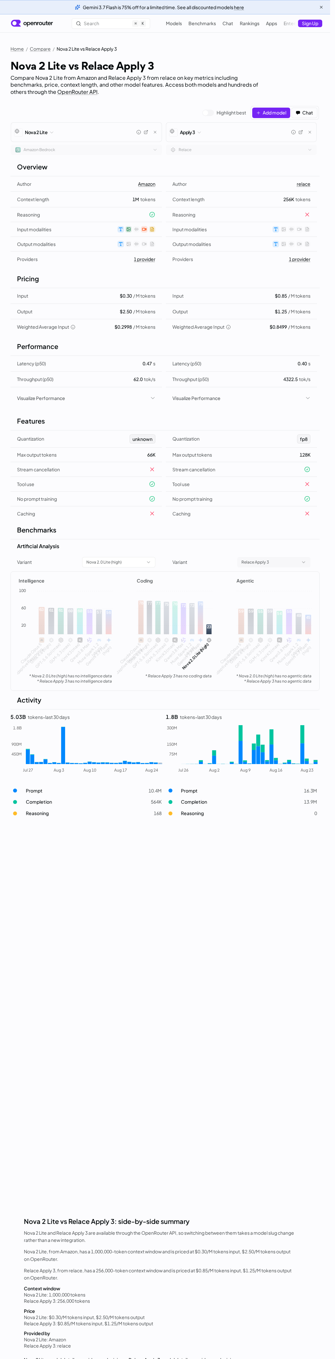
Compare (40, 49)
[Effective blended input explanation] (73, 327)
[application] (65, 634)
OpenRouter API (77, 91)
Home (17, 49)
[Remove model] (155, 132)
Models (174, 23)
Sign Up (310, 23)
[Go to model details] (146, 132)
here (239, 7)
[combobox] (86, 150)
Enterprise (295, 23)
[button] (86, 790)
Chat (227, 23)
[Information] (138, 132)
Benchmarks (202, 23)
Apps (271, 23)
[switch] (224, 113)
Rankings (249, 23)
